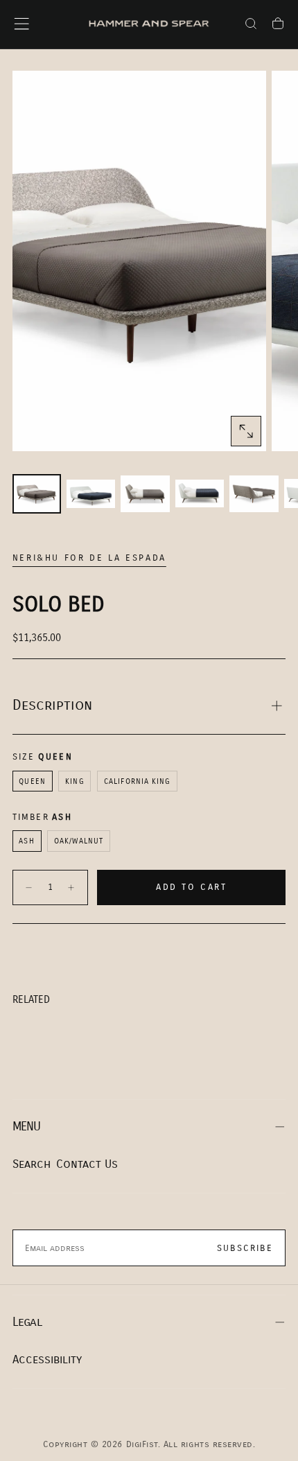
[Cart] (278, 26)
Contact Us (87, 1164)
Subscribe (245, 1248)
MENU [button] (26, 1126)
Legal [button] (27, 1322)
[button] (21, 24)
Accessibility (47, 1359)
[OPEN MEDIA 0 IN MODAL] (246, 431)
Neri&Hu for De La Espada (89, 557)
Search (31, 1164)
